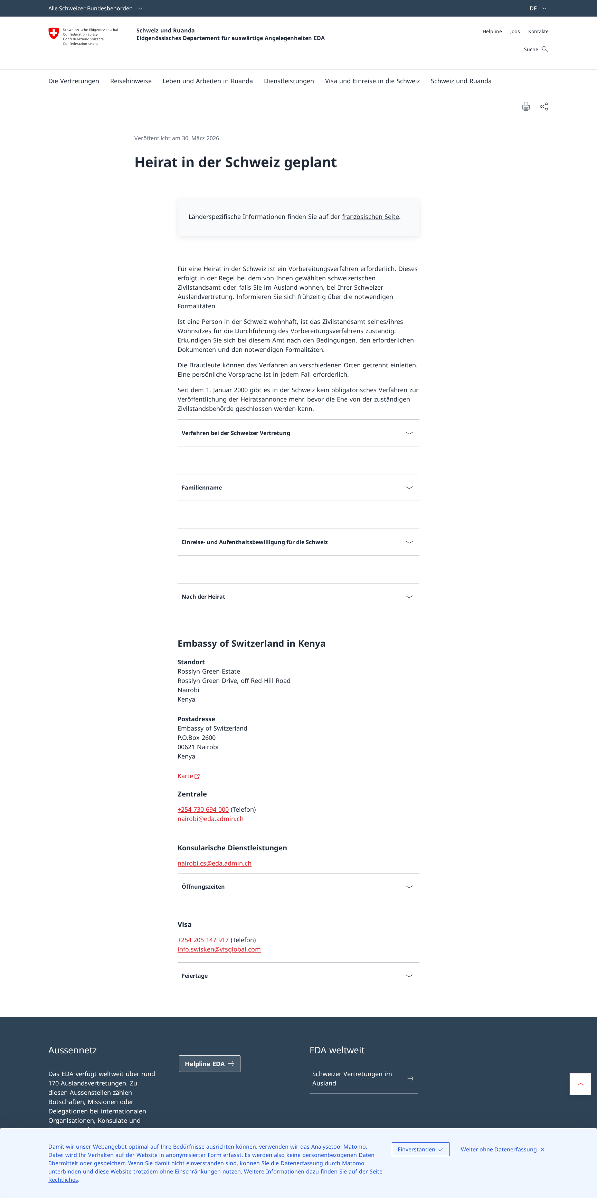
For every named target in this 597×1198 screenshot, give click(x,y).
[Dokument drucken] (526, 106)
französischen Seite (370, 216)
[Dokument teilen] (544, 106)
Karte (185, 776)
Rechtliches (63, 1179)
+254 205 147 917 (203, 940)
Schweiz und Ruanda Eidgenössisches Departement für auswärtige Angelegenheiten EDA (230, 34)
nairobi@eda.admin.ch (211, 818)
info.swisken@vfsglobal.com (219, 949)
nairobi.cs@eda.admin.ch (215, 863)
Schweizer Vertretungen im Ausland (352, 1078)
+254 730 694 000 (203, 809)
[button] (74, 81)
